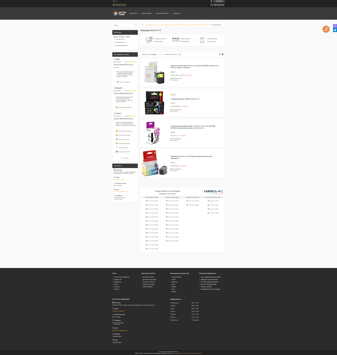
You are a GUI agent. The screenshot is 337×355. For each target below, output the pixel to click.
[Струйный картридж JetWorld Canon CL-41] (154, 103)
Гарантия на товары (148, 284)
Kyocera (174, 291)
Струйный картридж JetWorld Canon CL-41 (185, 99)
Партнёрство (117, 282)
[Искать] (136, 25)
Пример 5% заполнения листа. (209, 279)
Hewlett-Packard (176, 277)
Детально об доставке (149, 279)
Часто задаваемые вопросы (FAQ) (211, 277)
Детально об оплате (149, 282)
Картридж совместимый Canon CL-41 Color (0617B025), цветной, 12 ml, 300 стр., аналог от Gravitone (195, 66)
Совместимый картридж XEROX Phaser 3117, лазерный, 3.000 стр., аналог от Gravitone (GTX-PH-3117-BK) (126, 124)
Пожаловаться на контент (178, 353)
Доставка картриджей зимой (209, 282)
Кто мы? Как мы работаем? (122, 277)
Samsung (174, 282)
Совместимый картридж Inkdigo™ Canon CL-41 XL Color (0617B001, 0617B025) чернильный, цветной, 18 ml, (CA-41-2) (193, 127)
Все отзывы (125, 158)
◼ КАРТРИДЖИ (146, 13)
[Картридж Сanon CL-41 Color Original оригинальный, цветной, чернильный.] (154, 163)
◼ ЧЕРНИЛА (133, 13)
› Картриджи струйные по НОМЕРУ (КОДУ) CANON (196, 25)
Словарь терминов (206, 286)
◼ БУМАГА (177, 13)
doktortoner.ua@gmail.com (121, 191)
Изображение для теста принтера (210, 289)
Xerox (173, 284)
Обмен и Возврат (148, 286)
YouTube (116, 289)
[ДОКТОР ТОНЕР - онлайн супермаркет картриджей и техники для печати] (119, 14)
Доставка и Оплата (148, 277)
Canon (173, 279)
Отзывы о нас (118, 279)
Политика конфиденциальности (194, 353)
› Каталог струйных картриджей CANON (169, 25)
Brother (174, 286)
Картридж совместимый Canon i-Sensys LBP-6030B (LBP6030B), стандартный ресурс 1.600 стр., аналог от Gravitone (125, 74)
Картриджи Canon (151, 25)
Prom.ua (176, 351)
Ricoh (173, 289)
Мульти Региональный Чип (208, 284)
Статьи (116, 284)
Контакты (117, 286)
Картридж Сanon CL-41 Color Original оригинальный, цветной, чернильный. (191, 157)
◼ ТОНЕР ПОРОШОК (162, 13)
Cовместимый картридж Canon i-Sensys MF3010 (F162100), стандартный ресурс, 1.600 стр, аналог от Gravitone (124, 99)
